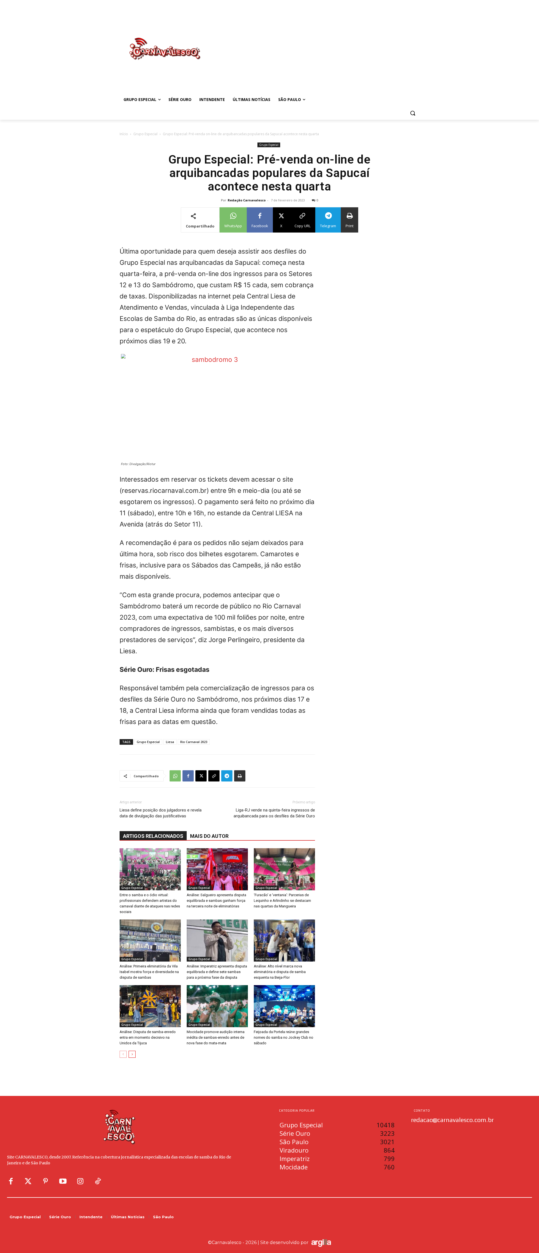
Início (124, 134)
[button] (412, 113)
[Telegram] (226, 775)
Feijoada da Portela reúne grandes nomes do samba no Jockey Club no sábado (283, 1037)
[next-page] (132, 1054)
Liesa (170, 742)
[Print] (239, 775)
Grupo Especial (145, 134)
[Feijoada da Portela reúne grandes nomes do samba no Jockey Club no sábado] (284, 1006)
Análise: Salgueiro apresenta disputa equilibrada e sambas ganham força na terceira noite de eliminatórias (216, 900)
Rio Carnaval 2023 (193, 742)
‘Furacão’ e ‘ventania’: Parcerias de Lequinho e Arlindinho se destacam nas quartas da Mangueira (282, 900)
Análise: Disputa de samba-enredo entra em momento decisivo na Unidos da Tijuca (148, 1037)
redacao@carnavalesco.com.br (452, 1119)
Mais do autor (209, 836)
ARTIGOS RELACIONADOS (153, 836)
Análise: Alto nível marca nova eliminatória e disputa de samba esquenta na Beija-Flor (280, 972)
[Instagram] (80, 1181)
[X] (201, 775)
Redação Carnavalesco (247, 200)
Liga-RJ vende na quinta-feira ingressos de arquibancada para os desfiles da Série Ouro (274, 813)
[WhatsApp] (175, 775)
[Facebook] (188, 775)
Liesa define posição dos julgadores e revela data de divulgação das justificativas (161, 813)
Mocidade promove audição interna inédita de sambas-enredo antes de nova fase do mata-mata (216, 1037)
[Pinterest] (45, 1181)
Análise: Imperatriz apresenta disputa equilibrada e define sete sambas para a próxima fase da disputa (217, 972)
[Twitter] (28, 1181)
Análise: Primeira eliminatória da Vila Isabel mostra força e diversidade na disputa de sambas (149, 972)
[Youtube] (63, 1181)
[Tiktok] (97, 1181)
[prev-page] (123, 1054)
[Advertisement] (314, 43)
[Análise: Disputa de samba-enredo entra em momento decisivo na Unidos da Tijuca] (150, 1006)
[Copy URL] (214, 775)
